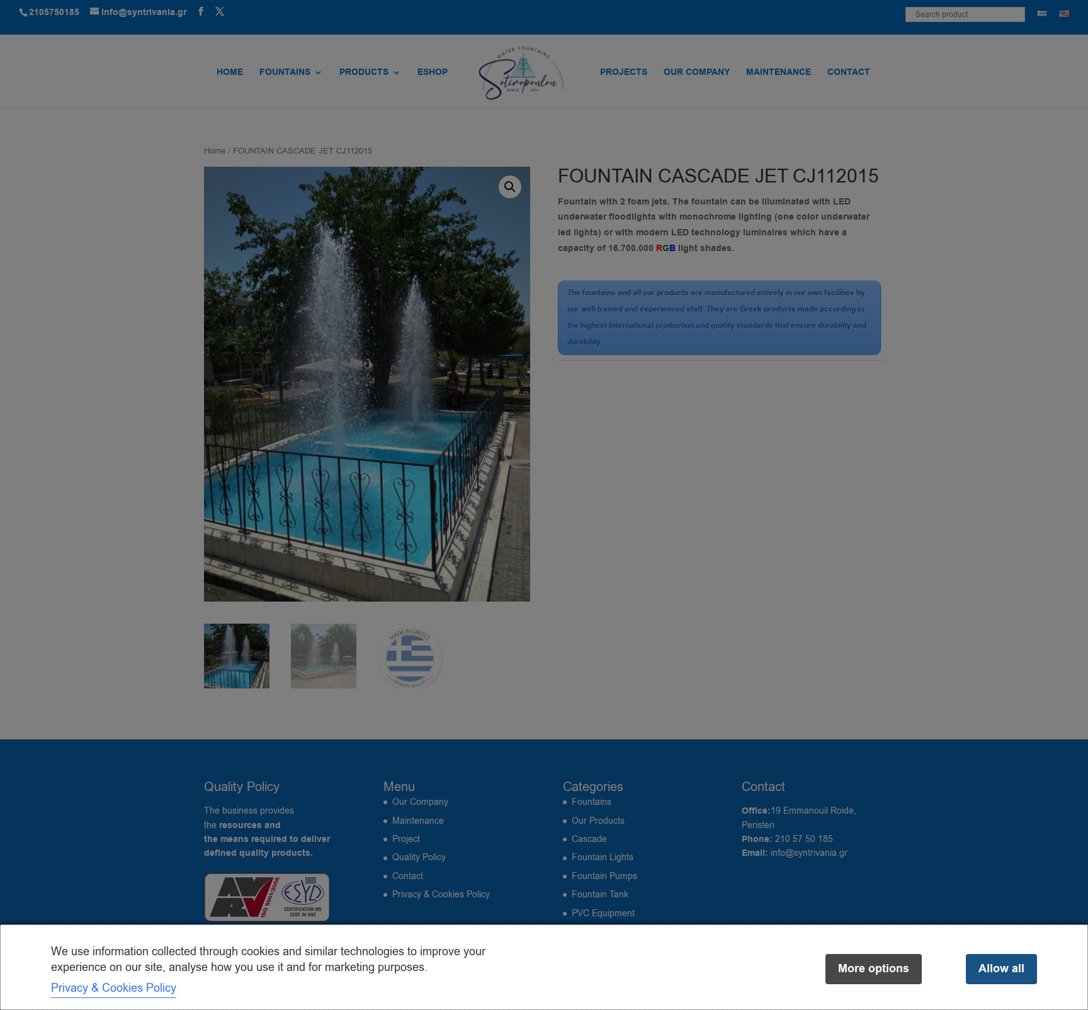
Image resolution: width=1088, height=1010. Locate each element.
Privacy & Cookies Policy (113, 988)
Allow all (1001, 969)
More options (873, 969)
